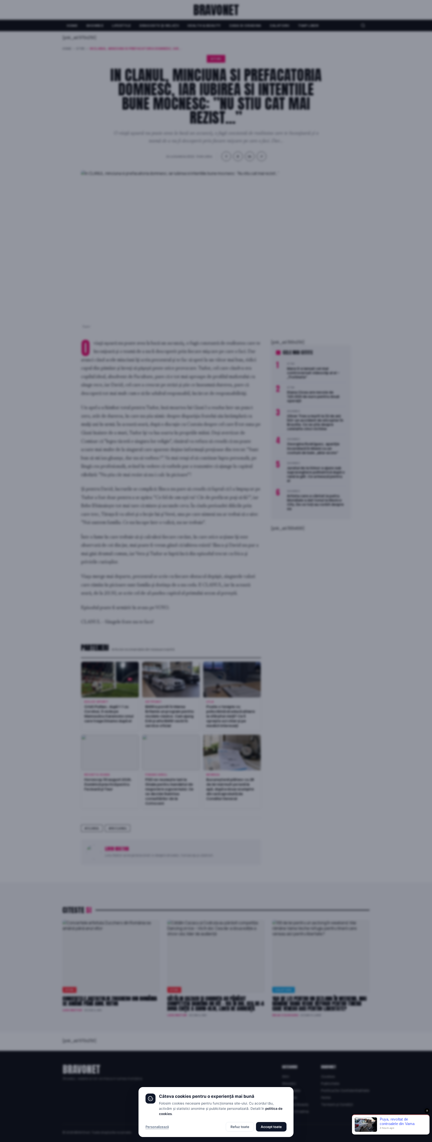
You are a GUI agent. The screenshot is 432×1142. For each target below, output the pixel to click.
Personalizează (157, 1127)
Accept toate (271, 1127)
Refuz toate (239, 1127)
